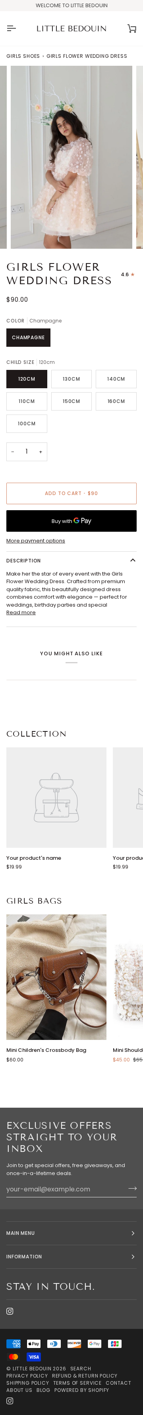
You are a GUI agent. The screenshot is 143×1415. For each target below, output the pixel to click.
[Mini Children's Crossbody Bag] (56, 977)
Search (80, 1368)
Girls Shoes (23, 56)
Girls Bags (34, 901)
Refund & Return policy (85, 1375)
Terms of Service (77, 1383)
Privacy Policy (27, 1375)
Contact (118, 1383)
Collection (36, 734)
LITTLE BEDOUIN (32, 1368)
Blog (43, 1390)
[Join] (130, 1188)
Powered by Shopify (81, 1390)
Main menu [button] (20, 1233)
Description (23, 560)
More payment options (35, 540)
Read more (21, 612)
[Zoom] (26, 234)
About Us (19, 1390)
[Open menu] (18, 28)
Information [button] (24, 1256)
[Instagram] (10, 1311)
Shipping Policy (27, 1383)
